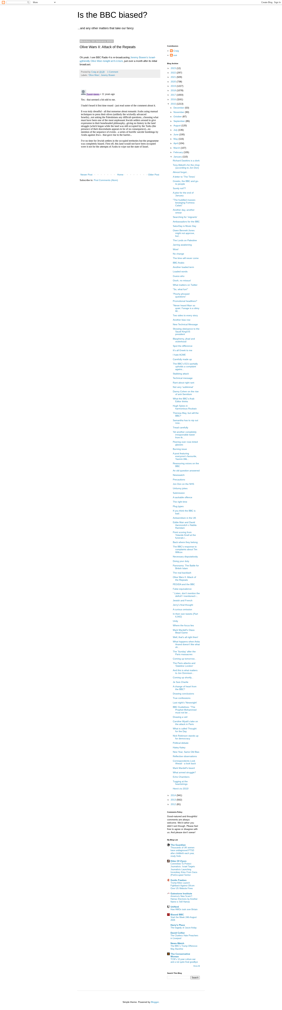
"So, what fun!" (180, 289)
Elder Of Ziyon (179, 861)
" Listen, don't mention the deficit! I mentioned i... (186, 594)
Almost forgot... (180, 172)
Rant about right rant (183, 382)
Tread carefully (180, 427)
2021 (174, 77)
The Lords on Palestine (185, 240)
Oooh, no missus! (182, 280)
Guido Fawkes (179, 880)
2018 (174, 90)
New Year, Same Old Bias (186, 752)
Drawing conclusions (183, 693)
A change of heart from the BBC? (184, 688)
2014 (174, 795)
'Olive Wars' (94, 75)
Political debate (180, 743)
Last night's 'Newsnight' (185, 702)
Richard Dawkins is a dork (186, 160)
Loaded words (180, 271)
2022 (174, 72)
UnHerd (175, 906)
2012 (174, 804)
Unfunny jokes (180, 488)
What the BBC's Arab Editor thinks (183, 400)
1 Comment (112, 72)
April (176, 143)
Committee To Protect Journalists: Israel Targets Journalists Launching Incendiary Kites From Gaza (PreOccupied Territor (184, 869)
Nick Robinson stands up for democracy (185, 737)
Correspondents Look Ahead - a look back (184, 762)
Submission (179, 493)
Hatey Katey (179, 747)
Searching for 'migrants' (185, 217)
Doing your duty (181, 561)
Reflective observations (185, 756)
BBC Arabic (178, 262)
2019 (174, 86)
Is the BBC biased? (112, 14)
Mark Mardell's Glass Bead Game (184, 631)
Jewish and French (182, 600)
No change (178, 253)
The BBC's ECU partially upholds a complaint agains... (185, 366)
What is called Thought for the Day (184, 730)
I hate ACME (179, 354)
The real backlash (182, 572)
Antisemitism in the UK (184, 518)
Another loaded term (183, 267)
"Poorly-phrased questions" (181, 295)
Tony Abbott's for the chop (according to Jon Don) (186, 166)
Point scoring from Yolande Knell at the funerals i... (184, 535)
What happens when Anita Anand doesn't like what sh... (186, 644)
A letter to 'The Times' (184, 176)
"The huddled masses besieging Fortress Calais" (184, 203)
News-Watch (177, 943)
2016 (174, 99)
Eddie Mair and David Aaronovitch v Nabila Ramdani (184, 525)
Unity (175, 621)
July (175, 130)
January (177, 156)
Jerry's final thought (183, 605)
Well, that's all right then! (185, 637)
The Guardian (178, 845)
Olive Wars (96, 61)
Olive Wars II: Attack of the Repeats (184, 578)
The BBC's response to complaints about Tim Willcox (185, 549)
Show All (196, 966)
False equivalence (182, 589)
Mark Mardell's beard (184, 768)
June (176, 134)
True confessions (181, 698)
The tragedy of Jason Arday (184, 927)
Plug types (178, 506)
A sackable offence (182, 497)
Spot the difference (182, 346)
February (178, 152)
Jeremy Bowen (108, 75)
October (177, 116)
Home (120, 174)
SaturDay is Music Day (184, 226)
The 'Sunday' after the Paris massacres (184, 653)
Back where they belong (185, 542)
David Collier (178, 933)
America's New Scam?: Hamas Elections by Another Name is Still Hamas (184, 899)
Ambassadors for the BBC (186, 221)
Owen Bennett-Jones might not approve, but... (184, 233)
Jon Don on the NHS (183, 484)
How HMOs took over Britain (184, 909)
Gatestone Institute (181, 893)
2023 (174, 68)
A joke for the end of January (183, 194)
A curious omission (182, 609)
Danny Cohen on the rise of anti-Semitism (186, 393)
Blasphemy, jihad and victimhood (184, 340)
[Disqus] (120, 129)
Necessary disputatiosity (185, 556)
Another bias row (181, 320)
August (177, 125)
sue (175, 55)
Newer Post (86, 174)
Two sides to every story (185, 315)
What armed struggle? (184, 772)
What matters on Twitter (185, 285)
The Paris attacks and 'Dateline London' (184, 664)
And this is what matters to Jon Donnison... (185, 671)
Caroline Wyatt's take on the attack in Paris (185, 722)
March (177, 148)
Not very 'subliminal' (183, 387)
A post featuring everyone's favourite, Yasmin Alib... (185, 456)
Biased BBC (177, 914)
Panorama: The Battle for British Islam (186, 567)
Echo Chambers (181, 777)
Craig (176, 50)
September (179, 121)
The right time (180, 501)
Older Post (153, 174)
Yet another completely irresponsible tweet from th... (184, 435)
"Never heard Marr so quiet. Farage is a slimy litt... (186, 308)
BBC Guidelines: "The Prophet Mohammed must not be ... (184, 710)
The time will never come (186, 258)
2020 (174, 81)
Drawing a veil (180, 717)
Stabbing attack (181, 373)
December (179, 107)
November (179, 112)
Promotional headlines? (185, 301)
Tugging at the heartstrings (180, 782)
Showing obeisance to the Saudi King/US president (186, 331)
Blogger (155, 1002)
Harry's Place (178, 925)
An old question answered (186, 470)
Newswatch (179, 475)
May (176, 139)
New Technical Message (185, 324)
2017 (174, 94)
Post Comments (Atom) (106, 180)
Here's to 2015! (181, 788)
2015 (174, 103)
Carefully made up (182, 359)
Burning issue (180, 449)
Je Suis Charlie (180, 682)
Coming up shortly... (183, 677)
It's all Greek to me (182, 350)
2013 (174, 799)
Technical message (183, 378)
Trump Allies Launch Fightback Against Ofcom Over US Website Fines (183, 886)
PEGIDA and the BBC (184, 584)
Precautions (179, 479)
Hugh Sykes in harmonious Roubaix (185, 407)
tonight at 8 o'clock (113, 61)
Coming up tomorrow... (184, 658)
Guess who (178, 276)
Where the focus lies (183, 625)
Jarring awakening (182, 244)
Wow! (176, 249)
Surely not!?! (179, 188)
